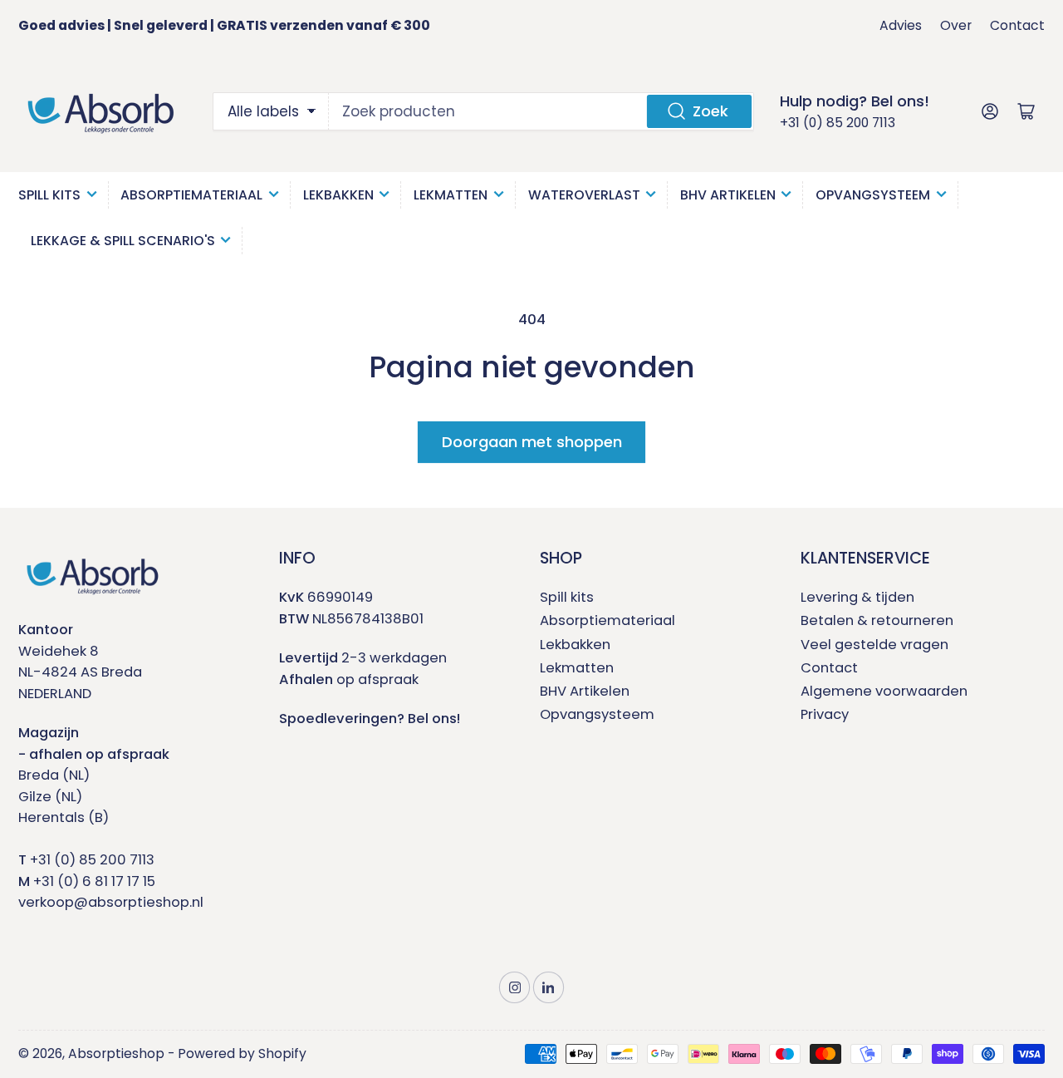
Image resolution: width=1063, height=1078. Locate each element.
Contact (1017, 25)
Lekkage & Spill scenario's (123, 240)
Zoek (710, 111)
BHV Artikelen (728, 194)
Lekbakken (338, 194)
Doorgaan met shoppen (532, 441)
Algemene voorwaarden (884, 691)
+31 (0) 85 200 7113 (837, 122)
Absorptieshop (116, 1053)
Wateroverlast (584, 194)
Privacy (825, 714)
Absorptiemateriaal (191, 194)
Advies (900, 25)
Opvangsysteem (873, 194)
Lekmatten (450, 194)
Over (956, 25)
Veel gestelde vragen (874, 644)
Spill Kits (49, 194)
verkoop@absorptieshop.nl (110, 902)
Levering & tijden (857, 597)
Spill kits (567, 597)
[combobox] (542, 111)
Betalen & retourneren (877, 620)
